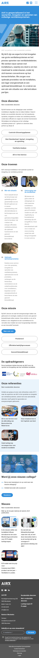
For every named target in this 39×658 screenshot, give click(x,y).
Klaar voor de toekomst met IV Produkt (29, 532)
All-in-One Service (19, 155)
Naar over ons (8, 331)
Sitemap (19, 653)
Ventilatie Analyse (19, 148)
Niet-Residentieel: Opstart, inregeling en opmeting (19, 140)
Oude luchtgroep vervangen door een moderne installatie (9, 439)
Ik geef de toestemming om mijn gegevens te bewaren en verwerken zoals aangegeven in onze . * (19, 638)
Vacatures (7, 495)
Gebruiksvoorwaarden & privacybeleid (19, 646)
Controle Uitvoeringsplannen (19, 132)
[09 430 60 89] (27, 3)
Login (19, 655)
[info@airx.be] (31, 3)
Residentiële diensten (28, 595)
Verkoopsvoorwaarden (19, 651)
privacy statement (10, 640)
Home (5, 3)
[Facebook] (2, 590)
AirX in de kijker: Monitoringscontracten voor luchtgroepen (9, 532)
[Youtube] (6, 590)
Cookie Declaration (19, 648)
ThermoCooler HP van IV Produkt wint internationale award (9, 563)
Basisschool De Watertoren (9, 416)
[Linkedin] (9, 590)
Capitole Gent (29, 416)
